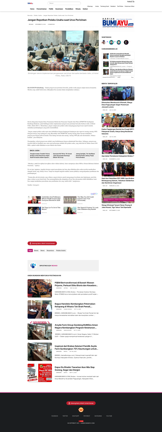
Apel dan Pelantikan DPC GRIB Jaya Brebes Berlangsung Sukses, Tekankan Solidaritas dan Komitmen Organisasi (118, 180)
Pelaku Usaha (38, 15)
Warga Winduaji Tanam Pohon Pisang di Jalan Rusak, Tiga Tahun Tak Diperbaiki (117, 206)
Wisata (78, 9)
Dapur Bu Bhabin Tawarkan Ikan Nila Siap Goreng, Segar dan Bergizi (75, 368)
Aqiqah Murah (68, 309)
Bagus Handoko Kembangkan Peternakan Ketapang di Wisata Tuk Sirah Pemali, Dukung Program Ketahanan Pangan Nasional (75, 305)
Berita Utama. (108, 173)
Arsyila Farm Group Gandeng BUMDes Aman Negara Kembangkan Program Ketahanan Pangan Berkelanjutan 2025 (76, 326)
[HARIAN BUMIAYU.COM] (30, 4)
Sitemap (90, 6)
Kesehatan (59, 9)
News (42, 250)
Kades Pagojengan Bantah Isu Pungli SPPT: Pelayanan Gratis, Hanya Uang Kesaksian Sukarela (118, 131)
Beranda (30, 15)
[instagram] (130, 9)
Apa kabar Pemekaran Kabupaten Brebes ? (118, 156)
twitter (65, 416)
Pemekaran (107, 151)
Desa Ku (106, 124)
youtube (109, 416)
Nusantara (50, 250)
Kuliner (85, 9)
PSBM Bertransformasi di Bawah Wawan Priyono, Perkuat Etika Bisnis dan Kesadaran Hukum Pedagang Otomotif (76, 284)
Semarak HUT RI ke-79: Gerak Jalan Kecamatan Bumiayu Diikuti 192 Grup (62, 155)
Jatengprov (36, 185)
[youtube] (133, 9)
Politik (51, 9)
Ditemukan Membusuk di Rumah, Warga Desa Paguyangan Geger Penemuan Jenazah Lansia (117, 105)
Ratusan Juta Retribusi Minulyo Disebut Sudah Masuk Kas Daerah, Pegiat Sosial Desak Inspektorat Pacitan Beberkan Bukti (121, 72)
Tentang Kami (104, 6)
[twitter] (121, 9)
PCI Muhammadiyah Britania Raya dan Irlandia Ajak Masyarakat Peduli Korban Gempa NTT (121, 63)
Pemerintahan (42, 9)
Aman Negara (68, 330)
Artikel (66, 288)
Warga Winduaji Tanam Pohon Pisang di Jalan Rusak (119, 200)
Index (97, 6)
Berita (65, 351)
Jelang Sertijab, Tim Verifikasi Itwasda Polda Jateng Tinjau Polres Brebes (85, 155)
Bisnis (36, 250)
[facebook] (118, 9)
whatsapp (75, 416)
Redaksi (113, 6)
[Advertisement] (63, 106)
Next (132, 77)
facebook (54, 416)
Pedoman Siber (129, 6)
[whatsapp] (124, 9)
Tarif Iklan (120, 6)
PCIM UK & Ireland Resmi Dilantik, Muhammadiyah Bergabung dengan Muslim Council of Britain (120, 55)
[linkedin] (44, 255)
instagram (98, 416)
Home (32, 9)
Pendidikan (69, 9)
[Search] (79, 3)
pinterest (87, 416)
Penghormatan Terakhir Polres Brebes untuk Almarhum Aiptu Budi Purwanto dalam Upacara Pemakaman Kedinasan (40, 155)
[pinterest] (127, 9)
